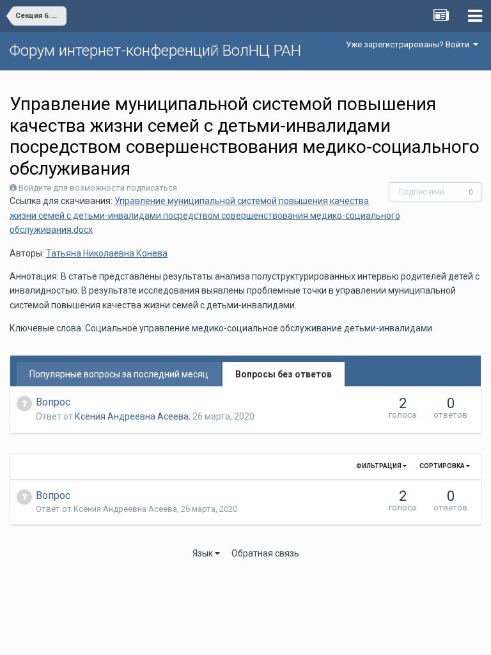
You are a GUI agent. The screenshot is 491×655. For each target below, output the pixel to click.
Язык (203, 553)
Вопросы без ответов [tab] (283, 374)
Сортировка (442, 466)
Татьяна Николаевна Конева (107, 253)
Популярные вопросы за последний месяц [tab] (118, 374)
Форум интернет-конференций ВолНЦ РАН (155, 50)
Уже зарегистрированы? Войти (409, 44)
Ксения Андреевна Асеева (132, 416)
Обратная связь (265, 553)
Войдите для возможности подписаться (98, 188)
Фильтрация (379, 466)
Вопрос (53, 402)
